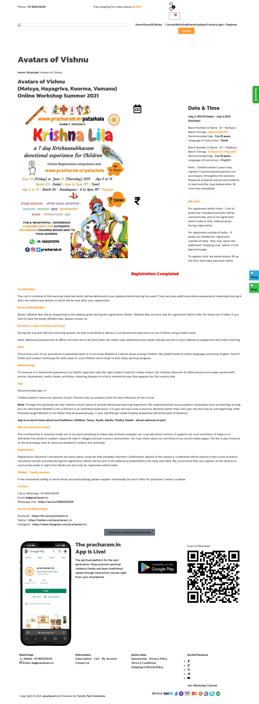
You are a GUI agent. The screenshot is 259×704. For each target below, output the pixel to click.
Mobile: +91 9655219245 (38, 658)
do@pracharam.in (37, 497)
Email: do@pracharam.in (38, 663)
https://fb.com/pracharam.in (50, 516)
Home (21, 72)
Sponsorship (139, 658)
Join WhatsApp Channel (202, 685)
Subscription (83, 658)
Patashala (32, 72)
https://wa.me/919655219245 (56, 502)
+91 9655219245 (36, 7)
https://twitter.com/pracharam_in (50, 520)
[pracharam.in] (73, 34)
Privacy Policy (158, 658)
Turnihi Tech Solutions (91, 696)
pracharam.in (51, 696)
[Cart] (174, 16)
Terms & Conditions (143, 663)
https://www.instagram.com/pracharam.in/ (59, 524)
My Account (109, 658)
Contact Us (82, 663)
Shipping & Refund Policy (147, 667)
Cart (96, 658)
